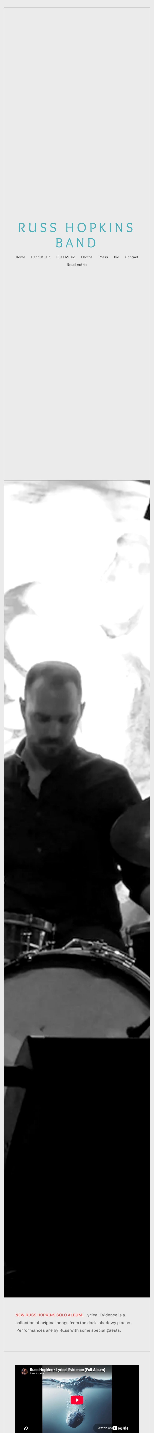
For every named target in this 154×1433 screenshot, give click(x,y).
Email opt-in (77, 264)
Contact (131, 257)
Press (103, 257)
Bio (116, 257)
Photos (87, 257)
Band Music (40, 257)
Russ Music (65, 257)
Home (20, 257)
